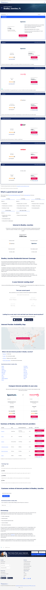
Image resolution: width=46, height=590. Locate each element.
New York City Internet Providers (27, 566)
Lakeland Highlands (5, 378)
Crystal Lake (25, 373)
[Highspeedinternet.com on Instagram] (27, 578)
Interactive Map (23, 338)
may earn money (3, 0)
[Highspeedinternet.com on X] (25, 578)
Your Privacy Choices (33, 585)
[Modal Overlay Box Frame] (23, 554)
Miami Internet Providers (26, 567)
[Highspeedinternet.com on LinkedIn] (30, 578)
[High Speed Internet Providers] (5, 2)
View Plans (33, 57)
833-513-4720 (35, 59)
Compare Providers (3, 561)
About (24, 572)
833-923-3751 (35, 84)
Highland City (26, 367)
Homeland (3, 373)
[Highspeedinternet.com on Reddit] (28, 578)
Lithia (2, 375)
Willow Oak (3, 372)
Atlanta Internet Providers (27, 569)
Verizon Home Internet (6, 143)
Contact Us (25, 575)
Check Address (22, 35)
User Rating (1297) (12, 83)
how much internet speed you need (14, 195)
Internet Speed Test (3, 572)
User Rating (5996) (12, 59)
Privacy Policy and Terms (26, 585)
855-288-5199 (35, 180)
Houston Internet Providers (27, 564)
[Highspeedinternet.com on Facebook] (24, 578)
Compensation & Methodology (19, 585)
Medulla (3, 376)
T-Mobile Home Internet (6, 118)
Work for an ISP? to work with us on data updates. (9, 188)
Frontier (3, 68)
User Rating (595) (11, 134)
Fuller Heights (4, 370)
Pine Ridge (25, 376)
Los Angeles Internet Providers (27, 561)
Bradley (3, 366)
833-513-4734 (24, 37)
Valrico (25, 378)
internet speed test (27, 195)
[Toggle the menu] (44, 2)
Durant (25, 369)
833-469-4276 (35, 134)
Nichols (3, 367)
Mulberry (3, 369)
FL (3, 547)
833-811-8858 (35, 109)
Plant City (25, 375)
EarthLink (3, 93)
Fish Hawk (25, 370)
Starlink (3, 164)
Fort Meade (25, 366)
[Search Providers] (9, 565)
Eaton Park (25, 372)
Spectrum (4, 42)
